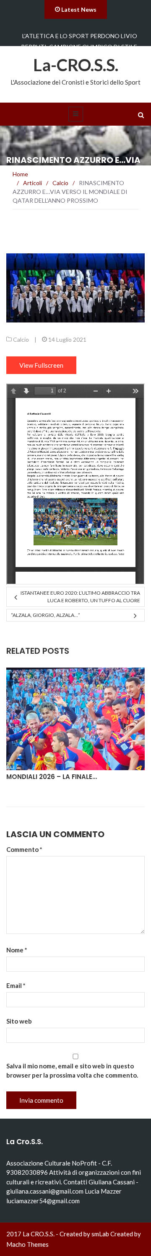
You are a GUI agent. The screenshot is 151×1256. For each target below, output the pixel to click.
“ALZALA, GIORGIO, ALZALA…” (45, 615)
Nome (16, 950)
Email (16, 985)
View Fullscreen (41, 365)
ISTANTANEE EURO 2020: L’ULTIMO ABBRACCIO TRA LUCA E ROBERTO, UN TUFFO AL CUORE (80, 596)
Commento (24, 849)
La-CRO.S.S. (75, 65)
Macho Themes (27, 1244)
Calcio (21, 339)
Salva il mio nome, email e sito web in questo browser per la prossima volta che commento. (72, 1070)
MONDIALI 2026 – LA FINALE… (51, 776)
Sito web (19, 1021)
